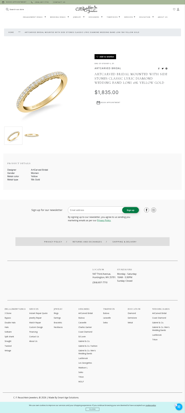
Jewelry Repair (35, 318)
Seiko (80, 372)
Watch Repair (35, 322)
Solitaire (8, 331)
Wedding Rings (58, 17)
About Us (163, 17)
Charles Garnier (85, 327)
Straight (8, 341)
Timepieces (112, 17)
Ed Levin (82, 336)
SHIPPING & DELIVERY (125, 241)
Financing (33, 331)
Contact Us (34, 336)
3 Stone (8, 313)
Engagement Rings (33, 17)
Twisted (8, 346)
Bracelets (58, 322)
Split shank (9, 336)
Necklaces (58, 327)
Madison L (83, 367)
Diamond (132, 313)
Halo (7, 327)
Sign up (130, 210)
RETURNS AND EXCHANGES (87, 241)
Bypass (8, 318)
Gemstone (132, 318)
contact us (59, 2)
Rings (56, 313)
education (144, 17)
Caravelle (82, 322)
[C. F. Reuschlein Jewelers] (86, 9)
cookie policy (150, 405)
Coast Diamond (85, 331)
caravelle (107, 318)
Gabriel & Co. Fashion (87, 346)
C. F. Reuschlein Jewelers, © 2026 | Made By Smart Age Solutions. (46, 397)
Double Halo (10, 322)
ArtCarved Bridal (85, 313)
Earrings (57, 318)
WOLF (81, 381)
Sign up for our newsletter (46, 210)
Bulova (81, 318)
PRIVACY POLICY (53, 241)
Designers (94, 17)
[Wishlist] (174, 9)
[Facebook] (145, 210)
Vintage (8, 350)
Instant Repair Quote (38, 313)
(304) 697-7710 (99, 282)
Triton (81, 377)
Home (11, 32)
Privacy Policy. (104, 220)
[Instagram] (152, 210)
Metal (130, 322)
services (128, 17)
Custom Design (36, 327)
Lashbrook (83, 358)
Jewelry (77, 17)
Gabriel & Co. (84, 341)
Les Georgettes (85, 363)
